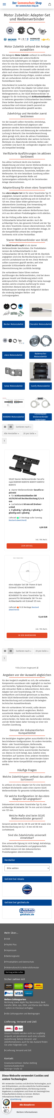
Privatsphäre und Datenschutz (20, 962)
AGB (8, 939)
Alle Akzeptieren (27, 1105)
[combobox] (23, 427)
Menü (4, 4)
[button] (5, 427)
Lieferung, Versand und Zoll (18, 1050)
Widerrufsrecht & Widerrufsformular (22, 967)
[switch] (6, 1111)
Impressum (11, 950)
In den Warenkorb (27, 635)
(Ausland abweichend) (17, 520)
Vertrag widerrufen (14, 972)
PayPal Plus (11, 944)
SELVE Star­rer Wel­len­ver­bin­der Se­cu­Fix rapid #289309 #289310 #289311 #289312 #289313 (26, 482)
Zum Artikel (27, 546)
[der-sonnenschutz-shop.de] (27, 4)
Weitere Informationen (27, 1112)
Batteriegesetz (12, 956)
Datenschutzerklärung (11, 1099)
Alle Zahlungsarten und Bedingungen (23, 1013)
